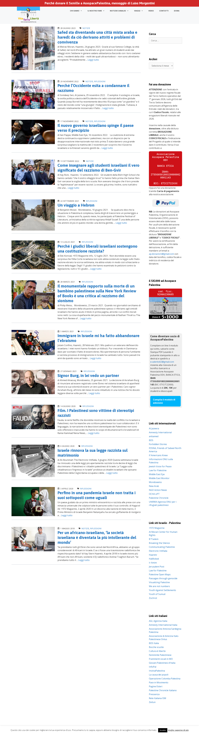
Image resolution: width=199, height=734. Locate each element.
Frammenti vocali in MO (161, 658)
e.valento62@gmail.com (162, 361)
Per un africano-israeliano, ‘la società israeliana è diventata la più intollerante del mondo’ (97, 537)
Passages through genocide (163, 578)
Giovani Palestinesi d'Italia (162, 662)
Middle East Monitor (159, 478)
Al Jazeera (154, 428)
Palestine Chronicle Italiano (163, 690)
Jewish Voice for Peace (160, 466)
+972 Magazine (156, 527)
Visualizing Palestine (159, 582)
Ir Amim (153, 562)
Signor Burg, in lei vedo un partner (88, 375)
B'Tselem (153, 539)
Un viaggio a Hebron (76, 205)
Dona (176, 10)
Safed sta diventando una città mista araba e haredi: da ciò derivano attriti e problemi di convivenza (97, 37)
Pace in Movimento (158, 682)
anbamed (153, 436)
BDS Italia (154, 643)
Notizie (86, 28)
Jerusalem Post (156, 566)
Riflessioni (99, 81)
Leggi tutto (93, 59)
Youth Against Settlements (162, 590)
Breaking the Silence (159, 543)
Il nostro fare (95, 10)
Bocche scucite (156, 647)
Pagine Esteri (155, 686)
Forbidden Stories (158, 444)
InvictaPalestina (157, 670)
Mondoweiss (155, 482)
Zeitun (152, 702)
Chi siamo (74, 10)
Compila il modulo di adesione (164, 401)
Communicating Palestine (162, 546)
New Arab (154, 486)
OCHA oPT (154, 493)
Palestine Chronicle (158, 497)
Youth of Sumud (157, 594)
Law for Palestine (158, 470)
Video (151, 10)
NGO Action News (158, 490)
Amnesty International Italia (163, 624)
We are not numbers (159, 586)
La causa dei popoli (158, 674)
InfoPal (152, 666)
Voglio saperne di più (178, 730)
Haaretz (153, 554)
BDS (151, 440)
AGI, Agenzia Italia (158, 620)
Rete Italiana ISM (157, 698)
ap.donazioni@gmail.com (161, 253)
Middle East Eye (157, 474)
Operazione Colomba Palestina (164, 678)
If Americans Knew (158, 455)
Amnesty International (160, 432)
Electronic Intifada (158, 550)
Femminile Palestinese (160, 654)
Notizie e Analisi (118, 10)
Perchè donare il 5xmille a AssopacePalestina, (100, 3)
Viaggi (137, 10)
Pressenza (154, 694)
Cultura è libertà (157, 651)
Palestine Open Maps (160, 574)
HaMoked (154, 558)
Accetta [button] (163, 730)
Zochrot (153, 598)
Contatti (164, 10)
